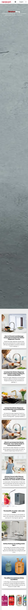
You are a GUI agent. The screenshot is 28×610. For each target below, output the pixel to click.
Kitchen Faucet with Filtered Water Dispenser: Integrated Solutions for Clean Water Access (14, 478)
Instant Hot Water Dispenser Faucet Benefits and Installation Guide (14, 409)
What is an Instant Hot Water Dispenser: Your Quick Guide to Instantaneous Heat (14, 443)
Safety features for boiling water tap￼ (14, 544)
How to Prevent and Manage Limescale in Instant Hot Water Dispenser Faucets (14, 337)
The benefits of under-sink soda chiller (14, 511)
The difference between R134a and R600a (14, 578)
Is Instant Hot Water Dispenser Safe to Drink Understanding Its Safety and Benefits (14, 373)
